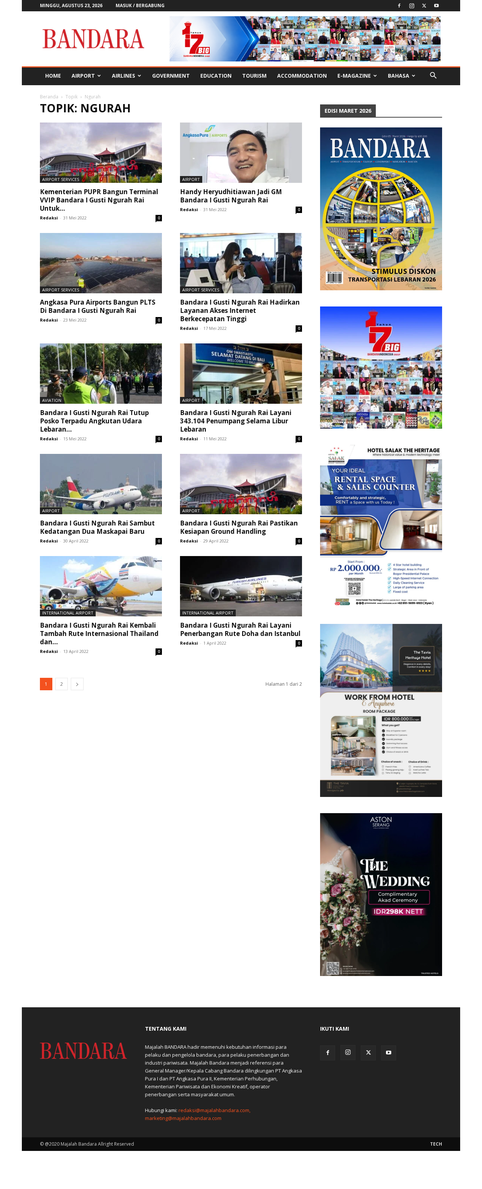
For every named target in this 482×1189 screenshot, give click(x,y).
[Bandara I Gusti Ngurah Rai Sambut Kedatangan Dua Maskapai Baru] (101, 484)
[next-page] (77, 684)
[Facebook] (399, 5)
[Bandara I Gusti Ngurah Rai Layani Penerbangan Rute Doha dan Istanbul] (241, 586)
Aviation (51, 400)
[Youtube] (436, 5)
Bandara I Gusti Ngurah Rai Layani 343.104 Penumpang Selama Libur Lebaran (235, 421)
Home (53, 75)
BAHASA (398, 75)
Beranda (49, 96)
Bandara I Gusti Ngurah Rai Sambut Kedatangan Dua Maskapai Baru (97, 527)
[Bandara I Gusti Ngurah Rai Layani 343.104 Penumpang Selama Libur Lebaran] (241, 373)
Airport (83, 75)
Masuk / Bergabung (140, 5)
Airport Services (60, 179)
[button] (433, 76)
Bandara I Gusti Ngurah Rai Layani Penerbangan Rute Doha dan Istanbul (240, 629)
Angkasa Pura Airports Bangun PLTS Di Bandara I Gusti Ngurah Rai (98, 306)
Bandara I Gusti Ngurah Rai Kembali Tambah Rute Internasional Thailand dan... (99, 633)
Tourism (254, 75)
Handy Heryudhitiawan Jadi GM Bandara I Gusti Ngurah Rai (231, 195)
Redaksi (49, 218)
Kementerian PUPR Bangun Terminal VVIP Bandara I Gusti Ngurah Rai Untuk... (99, 200)
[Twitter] (424, 5)
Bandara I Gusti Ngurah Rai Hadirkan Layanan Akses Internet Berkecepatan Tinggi (240, 310)
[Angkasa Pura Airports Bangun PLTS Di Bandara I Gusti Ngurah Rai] (101, 263)
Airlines (123, 75)
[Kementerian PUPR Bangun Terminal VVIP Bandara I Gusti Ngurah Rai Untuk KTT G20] (101, 153)
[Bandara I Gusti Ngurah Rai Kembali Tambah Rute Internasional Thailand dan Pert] (101, 586)
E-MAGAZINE (354, 75)
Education (216, 75)
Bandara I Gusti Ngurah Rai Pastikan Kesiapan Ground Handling (239, 527)
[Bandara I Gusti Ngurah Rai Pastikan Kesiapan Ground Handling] (241, 484)
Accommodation (302, 75)
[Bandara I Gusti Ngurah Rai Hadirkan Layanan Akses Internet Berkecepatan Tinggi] (241, 263)
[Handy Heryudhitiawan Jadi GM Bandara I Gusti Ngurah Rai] (241, 153)
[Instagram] (411, 5)
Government (171, 75)
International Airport (67, 613)
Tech (436, 1144)
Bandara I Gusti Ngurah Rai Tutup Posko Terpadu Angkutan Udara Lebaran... (94, 421)
